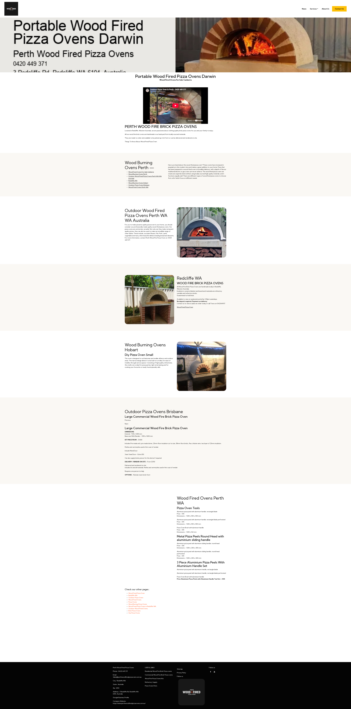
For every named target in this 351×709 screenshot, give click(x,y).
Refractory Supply (151, 682)
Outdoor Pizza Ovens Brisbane (138, 185)
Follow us (180, 676)
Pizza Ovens (132, 602)
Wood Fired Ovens (134, 600)
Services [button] (313, 9)
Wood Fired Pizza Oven (185, 307)
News (304, 9)
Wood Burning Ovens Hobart (138, 183)
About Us (325, 9)
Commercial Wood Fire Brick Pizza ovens (159, 675)
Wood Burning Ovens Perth (137, 174)
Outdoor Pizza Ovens (135, 597)
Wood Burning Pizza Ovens (137, 604)
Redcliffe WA (132, 181)
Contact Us (339, 9)
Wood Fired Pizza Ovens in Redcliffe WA (142, 606)
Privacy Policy (181, 673)
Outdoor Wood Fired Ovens (138, 608)
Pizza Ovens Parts (151, 686)
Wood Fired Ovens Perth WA (138, 187)
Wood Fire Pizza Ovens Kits (154, 678)
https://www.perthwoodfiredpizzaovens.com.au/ (129, 703)
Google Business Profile (121, 697)
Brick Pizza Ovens (134, 611)
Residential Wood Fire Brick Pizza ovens (158, 671)
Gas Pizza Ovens (134, 613)
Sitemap (180, 669)
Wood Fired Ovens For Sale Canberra (141, 172)
